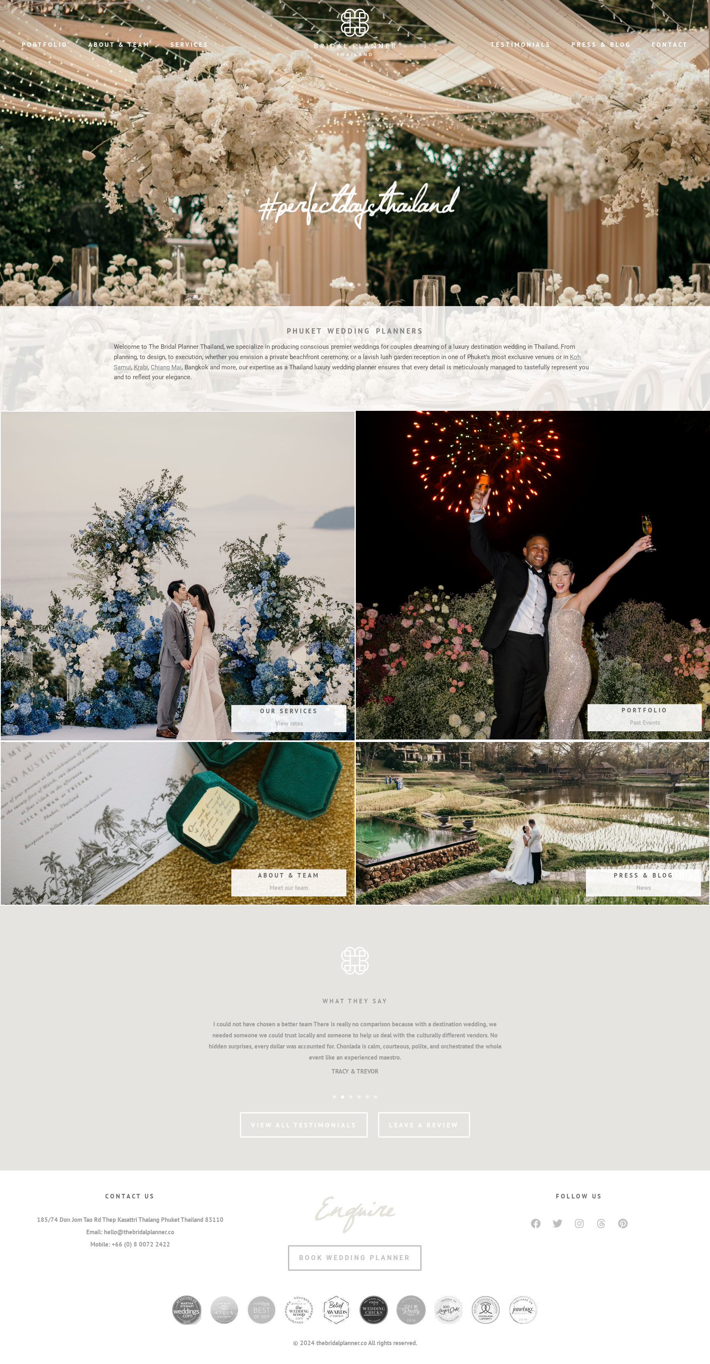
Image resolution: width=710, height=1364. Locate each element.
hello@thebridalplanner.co (139, 1232)
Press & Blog (601, 44)
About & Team (119, 44)
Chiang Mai (166, 367)
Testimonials (521, 44)
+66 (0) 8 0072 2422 (141, 1244)
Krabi (141, 367)
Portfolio (45, 44)
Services (190, 44)
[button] (342, 284)
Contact (670, 44)
